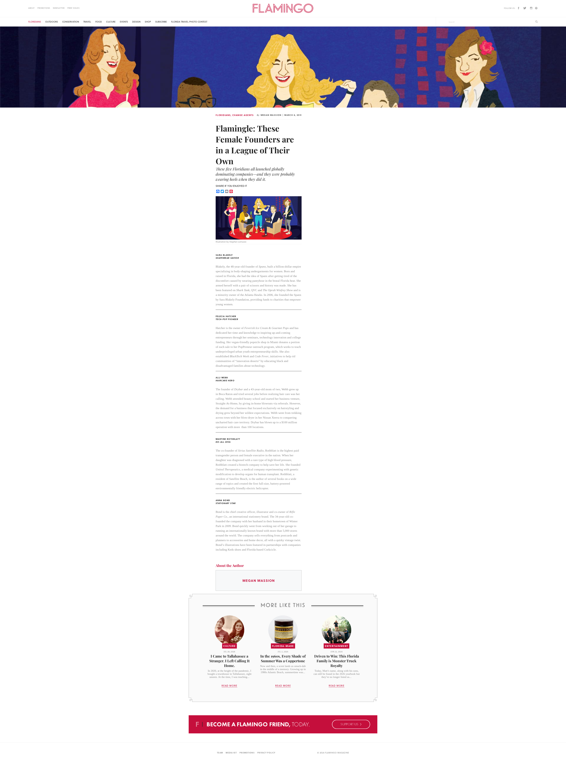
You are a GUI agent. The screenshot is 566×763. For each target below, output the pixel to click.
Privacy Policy (266, 752)
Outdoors (51, 21)
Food (98, 21)
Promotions (43, 8)
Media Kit (231, 752)
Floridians (34, 21)
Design (136, 21)
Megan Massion (271, 114)
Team (220, 752)
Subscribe (161, 21)
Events (124, 21)
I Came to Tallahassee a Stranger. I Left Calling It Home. (229, 661)
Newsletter (59, 8)
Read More (229, 685)
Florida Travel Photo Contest (189, 21)
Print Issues (73, 8)
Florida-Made (283, 646)
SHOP (148, 21)
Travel (87, 21)
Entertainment (336, 646)
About (31, 8)
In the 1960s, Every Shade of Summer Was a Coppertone (283, 658)
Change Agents (243, 115)
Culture (111, 21)
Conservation (70, 21)
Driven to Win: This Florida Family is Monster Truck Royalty (336, 661)
